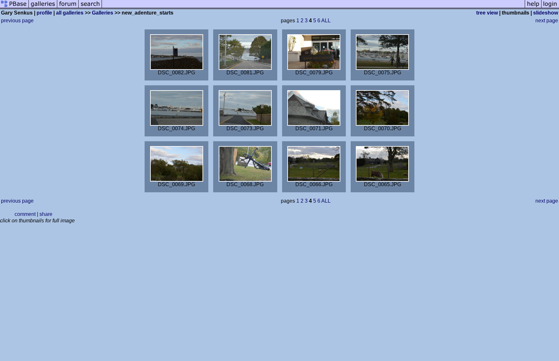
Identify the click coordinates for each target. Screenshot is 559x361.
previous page (17, 20)
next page (546, 20)
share (45, 214)
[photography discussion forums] (68, 7)
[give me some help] (533, 7)
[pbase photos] (14, 7)
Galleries (102, 13)
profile (44, 13)
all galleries (69, 13)
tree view (487, 13)
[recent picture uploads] (43, 7)
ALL (326, 20)
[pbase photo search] (90, 7)
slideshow (545, 13)
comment (25, 214)
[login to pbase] (550, 7)
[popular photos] (313, 7)
